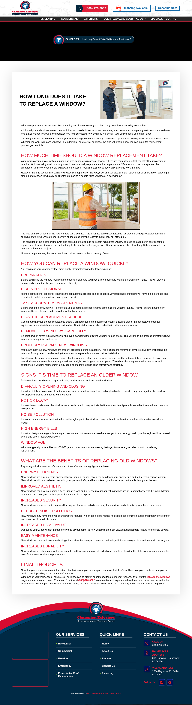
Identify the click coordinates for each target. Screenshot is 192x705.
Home (105, 643)
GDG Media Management (97, 693)
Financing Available (135, 7)
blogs (74, 39)
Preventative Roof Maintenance (68, 674)
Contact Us (108, 666)
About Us (107, 651)
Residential (47, 19)
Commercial (69, 19)
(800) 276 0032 (96, 8)
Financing (107, 673)
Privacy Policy (115, 693)
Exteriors (91, 19)
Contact (172, 19)
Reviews (107, 658)
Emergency (64, 666)
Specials (157, 19)
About (140, 19)
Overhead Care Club (118, 19)
